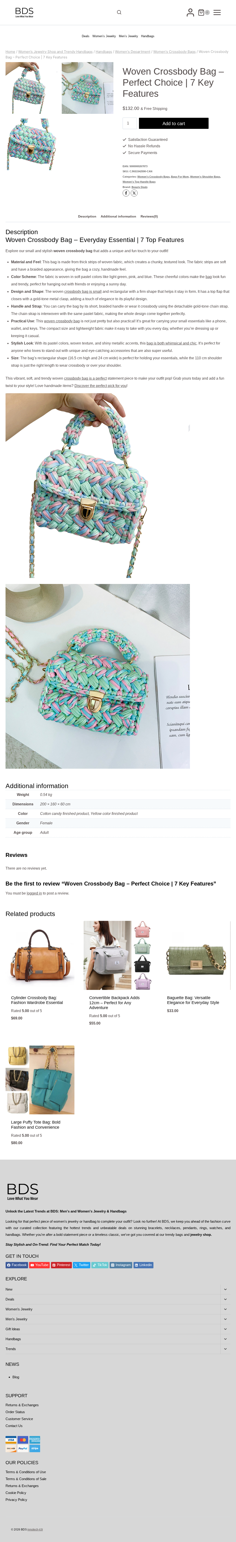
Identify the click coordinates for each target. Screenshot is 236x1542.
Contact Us (14, 1426)
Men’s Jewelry (128, 36)
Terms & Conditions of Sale (26, 1479)
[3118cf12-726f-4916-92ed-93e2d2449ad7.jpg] (87, 88)
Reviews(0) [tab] (149, 216)
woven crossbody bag (62, 321)
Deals (85, 36)
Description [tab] (87, 216)
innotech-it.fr (35, 1529)
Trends (11, 1349)
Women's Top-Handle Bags (139, 181)
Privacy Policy (16, 1500)
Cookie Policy (16, 1493)
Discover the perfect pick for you (100, 386)
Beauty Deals (140, 187)
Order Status (15, 1412)
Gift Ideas (13, 1329)
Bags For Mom (180, 176)
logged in (34, 893)
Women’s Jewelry (104, 36)
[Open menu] (217, 12)
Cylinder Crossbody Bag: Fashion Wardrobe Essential (37, 1000)
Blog (15, 1377)
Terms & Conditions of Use (26, 1472)
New (9, 1289)
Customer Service (19, 1419)
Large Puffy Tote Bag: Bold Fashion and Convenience (35, 1125)
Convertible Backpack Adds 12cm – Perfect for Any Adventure (114, 1002)
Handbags (147, 36)
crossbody (73, 291)
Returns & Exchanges (22, 1405)
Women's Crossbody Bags (153, 176)
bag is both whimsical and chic (172, 343)
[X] (134, 193)
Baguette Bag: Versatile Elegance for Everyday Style (193, 1000)
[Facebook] (126, 193)
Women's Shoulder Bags (205, 176)
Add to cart (173, 123)
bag (209, 277)
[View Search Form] (118, 12)
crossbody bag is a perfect (85, 378)
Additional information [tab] (118, 216)
